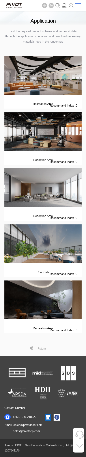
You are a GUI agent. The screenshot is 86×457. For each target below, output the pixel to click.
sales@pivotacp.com (26, 431)
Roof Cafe (43, 272)
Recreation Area (43, 103)
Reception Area (43, 160)
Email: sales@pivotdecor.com (23, 425)
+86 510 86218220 (24, 417)
